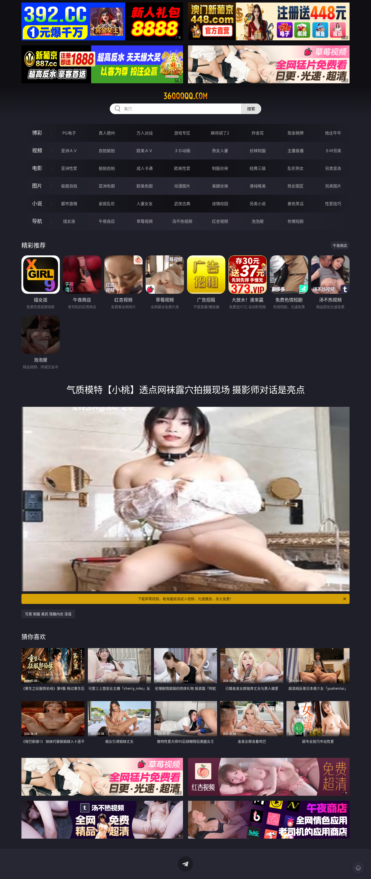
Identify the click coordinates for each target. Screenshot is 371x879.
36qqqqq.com (186, 96)
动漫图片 (182, 186)
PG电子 (69, 133)
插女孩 (69, 221)
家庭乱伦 (107, 203)
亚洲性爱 (69, 168)
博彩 (37, 132)
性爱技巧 (333, 203)
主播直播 (295, 150)
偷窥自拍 (69, 186)
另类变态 (333, 168)
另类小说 (258, 203)
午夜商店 (107, 221)
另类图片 (333, 186)
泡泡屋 (258, 221)
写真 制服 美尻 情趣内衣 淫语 (48, 613)
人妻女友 (145, 203)
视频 (37, 150)
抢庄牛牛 (333, 133)
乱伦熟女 (295, 168)
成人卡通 (145, 168)
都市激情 (69, 203)
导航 (37, 221)
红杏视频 (220, 221)
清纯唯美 (258, 186)
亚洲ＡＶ (69, 150)
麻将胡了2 (220, 133)
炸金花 (258, 133)
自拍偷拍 (107, 150)
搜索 (251, 109)
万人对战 (145, 133)
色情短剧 (295, 221)
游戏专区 (182, 133)
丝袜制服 (258, 150)
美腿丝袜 (220, 186)
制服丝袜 (220, 168)
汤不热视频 (182, 221)
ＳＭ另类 (333, 150)
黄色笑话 (295, 203)
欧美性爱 (182, 168)
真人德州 (107, 133)
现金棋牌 (295, 133)
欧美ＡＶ (145, 150)
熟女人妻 (220, 150)
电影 (37, 168)
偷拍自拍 (107, 168)
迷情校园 (220, 203)
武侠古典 (182, 203)
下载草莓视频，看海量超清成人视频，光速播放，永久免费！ (185, 598)
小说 (37, 203)
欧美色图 (145, 186)
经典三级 (258, 168)
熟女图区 (295, 186)
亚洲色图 (107, 186)
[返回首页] (358, 868)
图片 (37, 185)
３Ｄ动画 (182, 150)
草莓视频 (145, 221)
